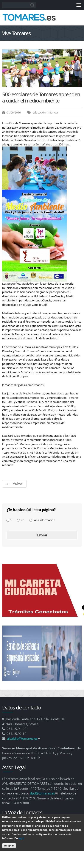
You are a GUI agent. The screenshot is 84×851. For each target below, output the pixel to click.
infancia (53, 112)
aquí (21, 838)
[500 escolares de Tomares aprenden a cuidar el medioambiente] (42, 85)
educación (39, 112)
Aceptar (9, 845)
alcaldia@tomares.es (23, 738)
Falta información (44, 520)
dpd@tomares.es (44, 793)
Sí (11, 520)
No (22, 520)
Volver (18, 483)
